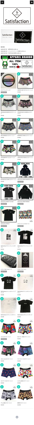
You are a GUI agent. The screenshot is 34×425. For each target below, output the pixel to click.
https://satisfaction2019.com (17, 417)
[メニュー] (2, 2)
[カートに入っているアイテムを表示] (32, 2)
